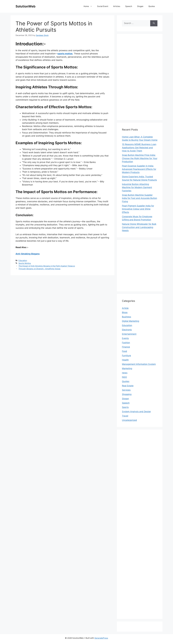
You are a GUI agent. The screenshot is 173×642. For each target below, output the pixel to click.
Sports (125, 407)
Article (125, 308)
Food (124, 351)
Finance (126, 347)
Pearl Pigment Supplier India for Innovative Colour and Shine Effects (138, 208)
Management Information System (139, 364)
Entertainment (129, 334)
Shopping (126, 394)
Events (125, 338)
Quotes (151, 6)
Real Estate (127, 385)
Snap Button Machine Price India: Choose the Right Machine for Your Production (139, 158)
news (124, 372)
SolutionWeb (25, 6)
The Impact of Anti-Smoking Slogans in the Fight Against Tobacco (46, 266)
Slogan (140, 6)
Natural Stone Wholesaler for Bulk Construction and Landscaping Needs (139, 227)
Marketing (127, 368)
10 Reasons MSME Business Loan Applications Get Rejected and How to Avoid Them (139, 147)
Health (125, 360)
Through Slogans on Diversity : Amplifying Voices (39, 269)
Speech (128, 6)
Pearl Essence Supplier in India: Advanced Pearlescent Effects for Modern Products (139, 169)
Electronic (127, 329)
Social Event (102, 6)
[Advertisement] (139, 77)
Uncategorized (129, 420)
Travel (125, 416)
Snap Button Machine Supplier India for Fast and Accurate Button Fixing (139, 198)
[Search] (153, 23)
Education (22, 260)
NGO (124, 377)
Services (126, 390)
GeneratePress (101, 638)
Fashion (126, 342)
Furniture (126, 355)
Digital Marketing (130, 321)
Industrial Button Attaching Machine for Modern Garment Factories (137, 187)
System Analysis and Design (136, 411)
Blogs (125, 312)
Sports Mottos (24, 263)
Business (126, 316)
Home (86, 6)
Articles (116, 6)
